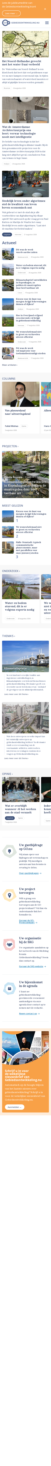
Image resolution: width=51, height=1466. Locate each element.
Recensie (7, 88)
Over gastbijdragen (29, 873)
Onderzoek (22, 273)
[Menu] (47, 22)
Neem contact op (28, 1013)
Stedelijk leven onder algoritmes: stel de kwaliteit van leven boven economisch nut (24, 204)
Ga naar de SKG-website (31, 966)
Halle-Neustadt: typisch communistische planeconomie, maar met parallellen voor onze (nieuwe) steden (28, 547)
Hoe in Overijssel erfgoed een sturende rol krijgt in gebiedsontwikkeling (29, 318)
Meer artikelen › (9, 365)
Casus (20, 293)
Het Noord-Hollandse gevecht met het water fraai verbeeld (21, 62)
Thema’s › (8, 636)
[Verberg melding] (45, 9)
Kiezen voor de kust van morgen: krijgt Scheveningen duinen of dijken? (31, 302)
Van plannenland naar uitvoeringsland (17, 412)
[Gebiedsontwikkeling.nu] (21, 22)
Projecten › (10, 446)
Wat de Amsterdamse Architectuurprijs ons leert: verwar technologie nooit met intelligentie (19, 132)
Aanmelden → (15, 1107)
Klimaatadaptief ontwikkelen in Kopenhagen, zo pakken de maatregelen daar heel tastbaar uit (31, 284)
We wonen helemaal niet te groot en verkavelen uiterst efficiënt (29, 334)
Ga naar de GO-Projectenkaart (27, 921)
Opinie (24, 426)
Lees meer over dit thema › (16, 694)
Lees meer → (11, 13)
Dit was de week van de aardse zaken (26, 251)
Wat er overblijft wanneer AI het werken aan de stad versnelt (20, 809)
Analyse (6, 164)
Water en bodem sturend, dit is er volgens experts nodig (31, 266)
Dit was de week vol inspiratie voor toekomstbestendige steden (31, 351)
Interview (18, 234)
